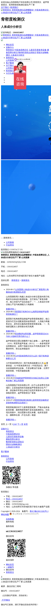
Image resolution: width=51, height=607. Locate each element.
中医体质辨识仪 (21, 50)
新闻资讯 (10, 58)
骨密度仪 (10, 50)
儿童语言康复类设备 (38, 50)
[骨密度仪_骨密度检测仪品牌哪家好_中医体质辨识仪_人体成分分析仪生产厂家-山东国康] (25, 12)
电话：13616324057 (14, 499)
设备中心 (10, 47)
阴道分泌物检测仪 (14, 444)
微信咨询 (10, 570)
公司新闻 (10, 60)
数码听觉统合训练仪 (27, 52)
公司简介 (10, 68)
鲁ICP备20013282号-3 (39, 511)
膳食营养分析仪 (13, 439)
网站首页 (10, 45)
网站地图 (5, 514)
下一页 (20, 424)
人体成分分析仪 (13, 447)
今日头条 (10, 73)
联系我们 (14, 7)
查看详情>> (11, 309)
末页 (26, 424)
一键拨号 (10, 567)
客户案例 (10, 63)
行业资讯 (10, 245)
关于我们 (5, 7)
